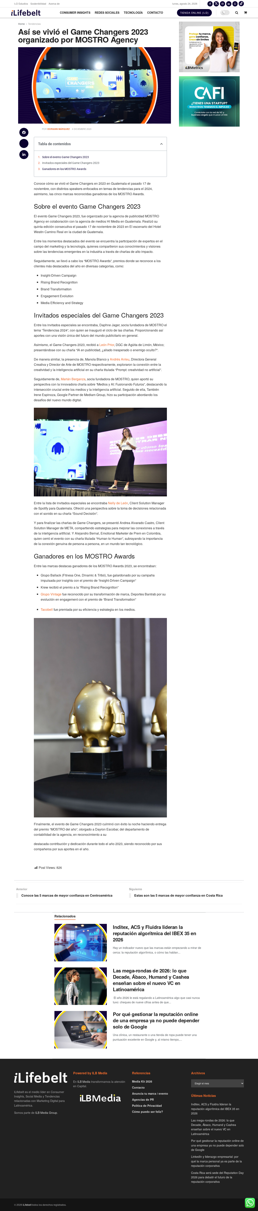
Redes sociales (107, 12)
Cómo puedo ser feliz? (147, 1112)
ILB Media (83, 1082)
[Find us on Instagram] (222, 3)
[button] (23, 132)
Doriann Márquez (58, 128)
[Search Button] (236, 12)
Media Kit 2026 (142, 1081)
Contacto (155, 12)
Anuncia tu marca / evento (150, 1093)
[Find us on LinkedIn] (228, 3)
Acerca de (54, 3)
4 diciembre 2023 (81, 128)
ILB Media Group (46, 1113)
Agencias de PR (143, 1099)
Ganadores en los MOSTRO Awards (64, 169)
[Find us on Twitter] (216, 3)
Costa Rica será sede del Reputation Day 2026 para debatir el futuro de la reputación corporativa (217, 1177)
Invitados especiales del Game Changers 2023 (70, 163)
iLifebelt (27, 1204)
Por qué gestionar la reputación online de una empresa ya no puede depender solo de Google (156, 1020)
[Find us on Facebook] (210, 3)
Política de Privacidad (147, 1106)
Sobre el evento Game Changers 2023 (65, 157)
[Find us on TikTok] (241, 3)
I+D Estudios (21, 3)
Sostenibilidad (38, 3)
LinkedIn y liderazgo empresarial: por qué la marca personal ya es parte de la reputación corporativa (216, 1161)
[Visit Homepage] (26, 12)
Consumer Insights (75, 12)
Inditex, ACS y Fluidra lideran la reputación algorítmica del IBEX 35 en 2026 (154, 933)
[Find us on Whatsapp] (235, 3)
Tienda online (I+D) (194, 12)
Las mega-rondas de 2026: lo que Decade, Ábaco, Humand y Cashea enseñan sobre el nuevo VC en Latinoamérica (151, 980)
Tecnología (133, 12)
